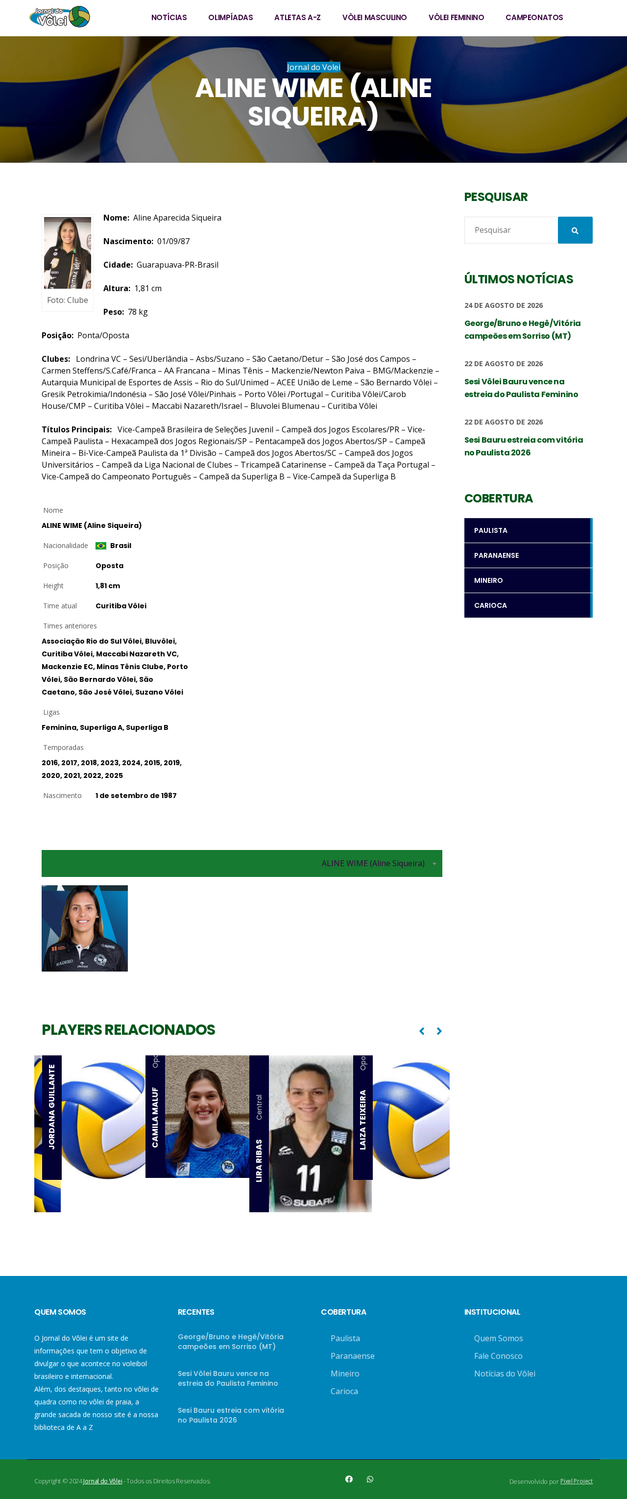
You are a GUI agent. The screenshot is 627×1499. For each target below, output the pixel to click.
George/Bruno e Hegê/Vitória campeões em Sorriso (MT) (231, 1341)
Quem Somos (498, 1338)
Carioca (344, 1391)
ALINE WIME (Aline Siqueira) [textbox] (373, 863)
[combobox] (242, 863)
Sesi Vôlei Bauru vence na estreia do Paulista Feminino (228, 1378)
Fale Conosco (498, 1355)
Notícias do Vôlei (504, 1373)
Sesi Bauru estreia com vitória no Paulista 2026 (231, 1415)
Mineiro (345, 1373)
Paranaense (353, 1355)
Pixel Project (576, 1481)
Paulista (345, 1338)
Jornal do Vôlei (102, 1481)
